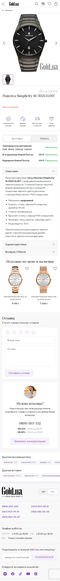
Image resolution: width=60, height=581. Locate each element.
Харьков (19, 149)
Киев (5, 149)
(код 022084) (49, 91)
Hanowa (8, 10)
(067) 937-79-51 (10, 511)
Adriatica (10, 462)
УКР (43, 492)
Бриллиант (31, 475)
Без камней (12, 475)
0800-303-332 (30, 423)
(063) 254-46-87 (11, 516)
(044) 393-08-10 (40, 506)
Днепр (11, 149)
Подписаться (44, 557)
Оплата (44, 138)
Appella (45, 462)
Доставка (17, 138)
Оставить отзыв (19, 373)
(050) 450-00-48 (40, 511)
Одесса (28, 149)
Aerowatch (28, 462)
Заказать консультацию (30, 441)
